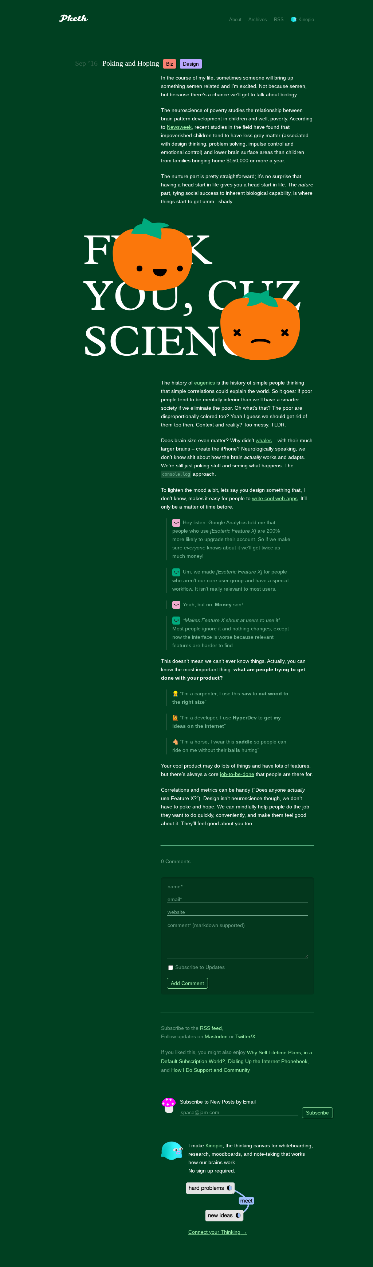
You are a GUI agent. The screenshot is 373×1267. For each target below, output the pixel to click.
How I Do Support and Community (210, 1070)
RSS (279, 19)
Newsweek (179, 127)
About (235, 19)
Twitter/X (245, 1036)
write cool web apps (275, 498)
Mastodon (216, 1036)
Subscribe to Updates (200, 967)
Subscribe (317, 1113)
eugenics (204, 383)
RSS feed (211, 1028)
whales (264, 440)
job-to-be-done (237, 774)
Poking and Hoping (130, 63)
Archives (257, 19)
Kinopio (306, 19)
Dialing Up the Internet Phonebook (267, 1061)
